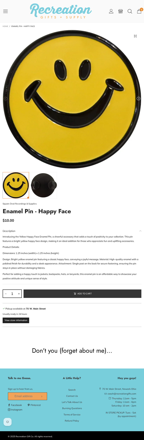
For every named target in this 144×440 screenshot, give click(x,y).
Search (72, 389)
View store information (16, 320)
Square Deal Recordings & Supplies (20, 203)
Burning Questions (72, 408)
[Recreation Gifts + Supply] (61, 11)
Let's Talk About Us (72, 402)
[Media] (135, 36)
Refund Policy (72, 420)
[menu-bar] (8, 11)
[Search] (130, 11)
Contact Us (72, 396)
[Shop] (120, 11)
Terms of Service (72, 414)
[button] (5, 99)
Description (9, 231)
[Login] (111, 11)
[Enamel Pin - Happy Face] (72, 99)
